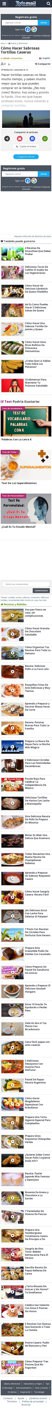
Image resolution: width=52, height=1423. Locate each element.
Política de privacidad (33, 1401)
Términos (36, 35)
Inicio (3, 43)
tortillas (4, 600)
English (46, 58)
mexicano (35, 597)
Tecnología (39, 1392)
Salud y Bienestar (19, 43)
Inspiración (25, 1392)
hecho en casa (31, 600)
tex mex (42, 600)
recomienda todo (16, 600)
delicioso (45, 597)
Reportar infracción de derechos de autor (32, 236)
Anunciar (26, 1404)
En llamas (12, 1392)
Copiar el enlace (27, 146)
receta (18, 597)
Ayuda (21, 1398)
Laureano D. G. (21, 69)
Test (8, 401)
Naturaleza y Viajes (33, 1383)
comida (11, 597)
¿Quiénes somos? (38, 1398)
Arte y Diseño (41, 1387)
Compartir (44, 64)
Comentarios (41, 590)
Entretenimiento (24, 1387)
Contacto (8, 1398)
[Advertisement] (26, 214)
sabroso (26, 597)
